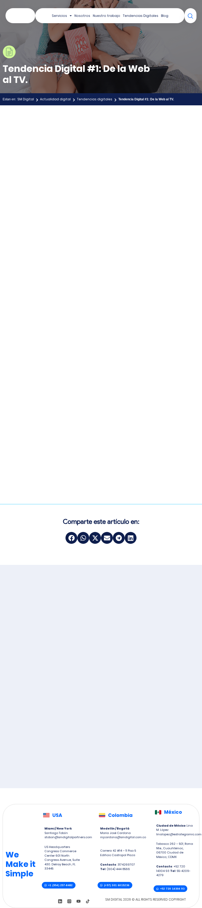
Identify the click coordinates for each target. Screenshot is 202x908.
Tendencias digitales (94, 99)
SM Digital (25, 99)
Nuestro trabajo (106, 15)
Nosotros (82, 15)
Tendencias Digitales (140, 15)
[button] (71, 538)
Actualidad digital (55, 99)
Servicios (59, 15)
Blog (164, 15)
